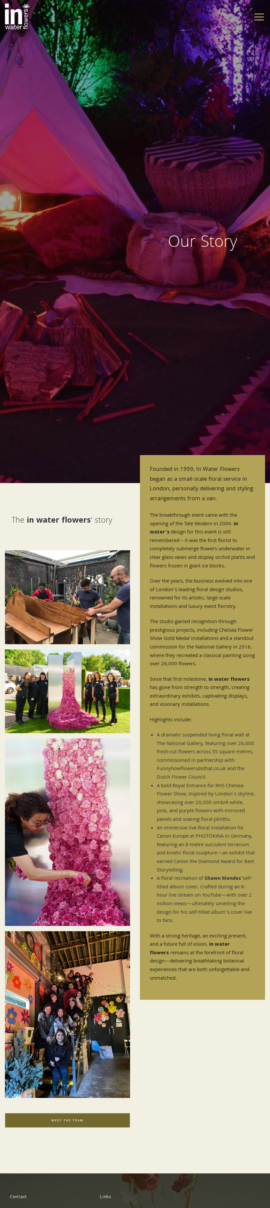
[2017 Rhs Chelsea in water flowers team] (67, 691)
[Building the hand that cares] (67, 597)
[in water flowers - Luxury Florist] (17, 16)
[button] (259, 16)
